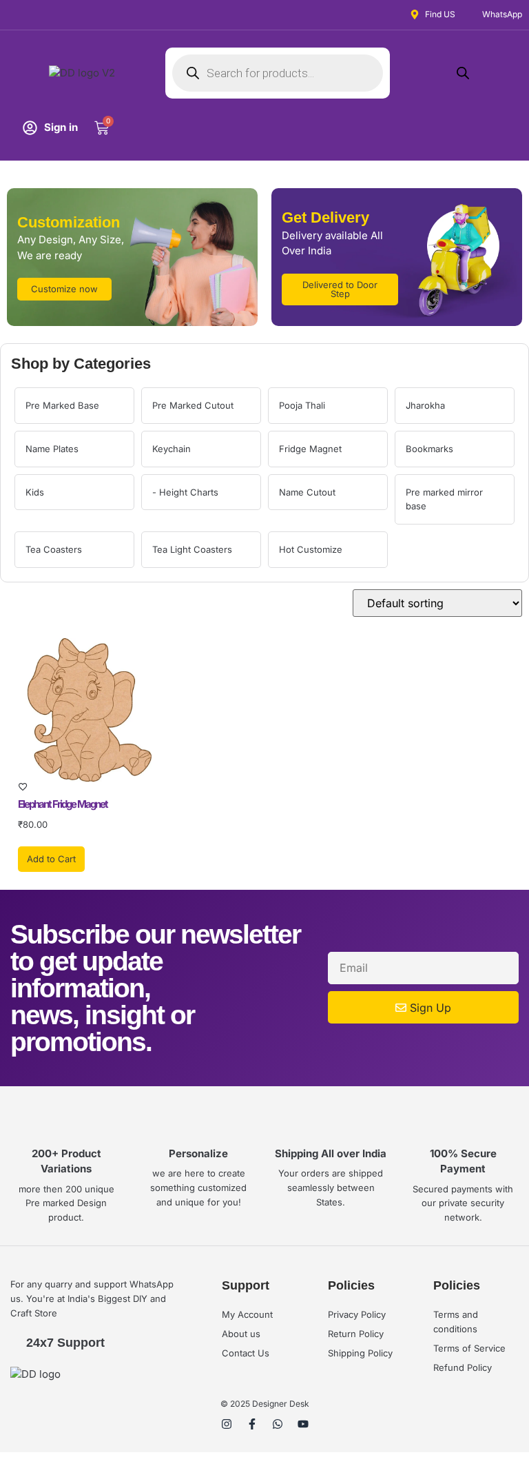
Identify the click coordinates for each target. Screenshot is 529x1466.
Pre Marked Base (62, 405)
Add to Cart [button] (51, 858)
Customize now (64, 288)
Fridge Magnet (310, 448)
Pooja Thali (302, 405)
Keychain (171, 448)
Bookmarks (429, 448)
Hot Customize (310, 549)
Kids (34, 492)
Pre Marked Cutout (193, 405)
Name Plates (52, 448)
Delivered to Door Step (339, 289)
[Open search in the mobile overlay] (277, 73)
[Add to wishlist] (89, 787)
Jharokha (425, 405)
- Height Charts (185, 492)
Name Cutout (307, 492)
